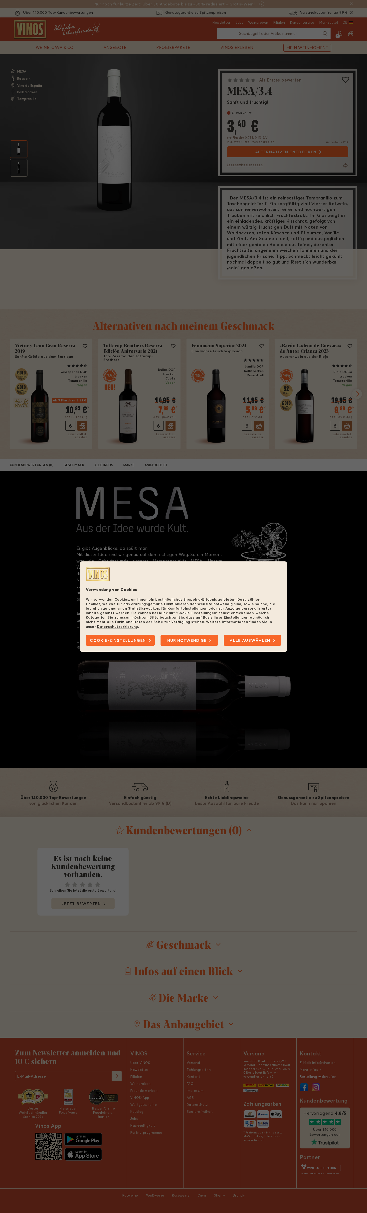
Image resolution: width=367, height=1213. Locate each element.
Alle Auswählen (250, 640)
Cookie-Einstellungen (118, 640)
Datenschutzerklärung (117, 626)
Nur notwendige (186, 640)
